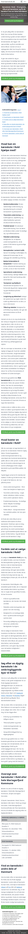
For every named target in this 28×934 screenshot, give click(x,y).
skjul (19, 110)
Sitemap (18, 932)
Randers (17, 695)
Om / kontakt (9, 932)
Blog (14, 932)
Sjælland (19, 887)
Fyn (9, 887)
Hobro (3, 695)
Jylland (3, 887)
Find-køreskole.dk (8, 2)
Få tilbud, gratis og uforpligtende (14, 21)
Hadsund (20, 693)
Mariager (9, 695)
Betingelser (23, 932)
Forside (3, 932)
